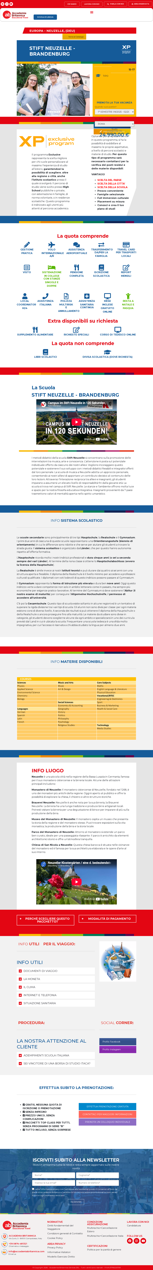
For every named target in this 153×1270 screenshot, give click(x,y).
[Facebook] (2, 4)
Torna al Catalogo (76, 37)
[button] (91, 12)
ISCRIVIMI (76, 1202)
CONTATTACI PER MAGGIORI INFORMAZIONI (107, 1114)
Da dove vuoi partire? (106, 119)
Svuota (114, 129)
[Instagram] (7, 4)
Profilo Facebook (111, 1041)
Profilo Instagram (111, 1049)
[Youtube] (11, 4)
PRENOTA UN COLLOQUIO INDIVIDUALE (107, 1122)
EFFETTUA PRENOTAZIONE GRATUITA (107, 1106)
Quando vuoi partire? (106, 107)
